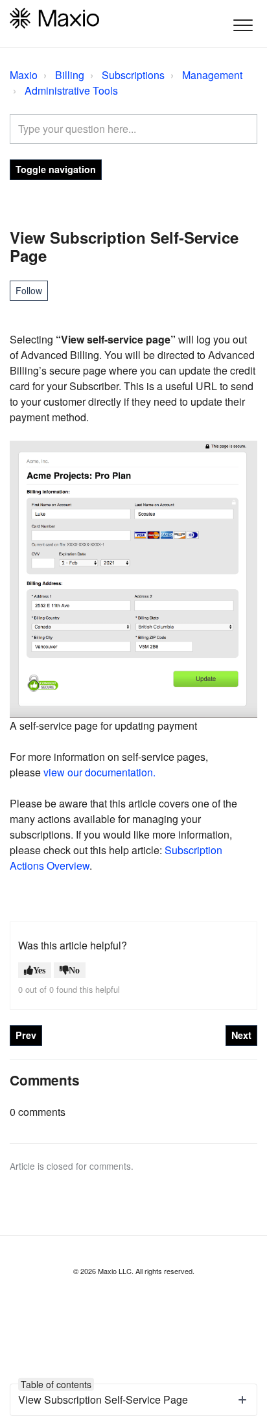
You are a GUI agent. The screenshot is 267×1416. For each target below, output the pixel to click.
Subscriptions (133, 74)
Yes (39, 970)
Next (241, 1034)
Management (212, 74)
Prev (26, 1034)
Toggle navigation (56, 169)
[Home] (54, 18)
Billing (69, 74)
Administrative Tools (71, 90)
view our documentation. (99, 772)
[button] (242, 25)
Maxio (24, 74)
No (74, 970)
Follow (29, 290)
